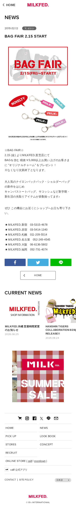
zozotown (40, 461)
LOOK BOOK (48, 436)
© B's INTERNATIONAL (38, 502)
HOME (10, 5)
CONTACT (10, 480)
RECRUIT (11, 452)
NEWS (12, 17)
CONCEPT (46, 444)
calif (30, 461)
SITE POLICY (26, 480)
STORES (11, 444)
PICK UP (11, 436)
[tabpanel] (38, 376)
